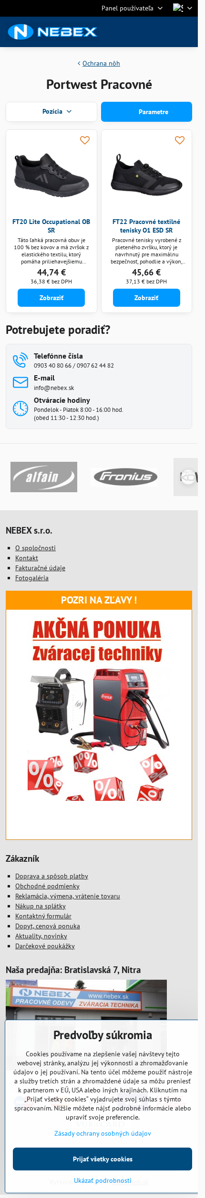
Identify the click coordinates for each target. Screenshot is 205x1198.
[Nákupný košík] (163, 31)
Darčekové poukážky (45, 946)
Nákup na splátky (40, 906)
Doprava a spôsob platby (51, 876)
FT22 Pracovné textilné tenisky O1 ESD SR (146, 225)
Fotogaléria (32, 578)
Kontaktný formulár (43, 916)
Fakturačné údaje (40, 568)
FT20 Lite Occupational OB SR (51, 225)
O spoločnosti (35, 548)
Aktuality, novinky (41, 936)
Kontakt (26, 558)
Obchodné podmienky (47, 886)
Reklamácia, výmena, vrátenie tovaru (67, 896)
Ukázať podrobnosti (103, 1180)
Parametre (152, 111)
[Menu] (186, 31)
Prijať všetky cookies (103, 1159)
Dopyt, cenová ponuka (47, 926)
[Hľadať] (140, 31)
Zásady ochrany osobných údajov (102, 1133)
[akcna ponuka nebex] (99, 798)
